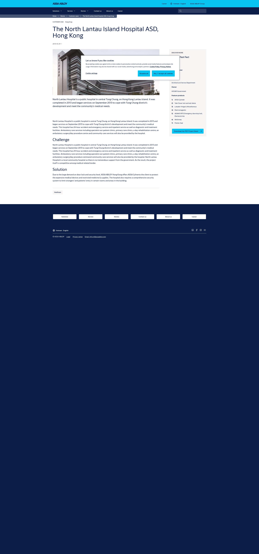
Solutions (56, 11)
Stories (83, 11)
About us (109, 11)
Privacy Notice (165, 67)
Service (70, 11)
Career (120, 11)
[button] (61, 11)
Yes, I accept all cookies (163, 73)
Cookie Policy (155, 67)
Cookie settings (91, 73)
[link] (164, 4)
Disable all (144, 73)
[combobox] (192, 11)
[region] (130, 67)
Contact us (97, 11)
